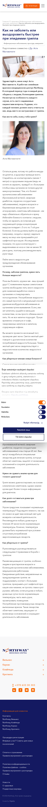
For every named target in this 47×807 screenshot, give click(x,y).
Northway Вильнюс (11, 719)
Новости (6, 782)
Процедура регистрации (13, 738)
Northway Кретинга (11, 729)
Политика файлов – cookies (14, 767)
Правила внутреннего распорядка (17, 756)
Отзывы (6, 774)
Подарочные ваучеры (12, 789)
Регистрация (33, 6)
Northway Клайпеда (11, 723)
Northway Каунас (10, 726)
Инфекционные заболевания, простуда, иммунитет (23, 43)
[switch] (42, 407)
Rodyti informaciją (31, 423)
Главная (5, 21)
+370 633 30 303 (25, 685)
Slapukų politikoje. (20, 395)
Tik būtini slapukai (24, 437)
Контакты (7, 716)
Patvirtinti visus (23, 430)
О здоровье (14, 21)
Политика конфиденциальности (16, 764)
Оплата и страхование (12, 753)
